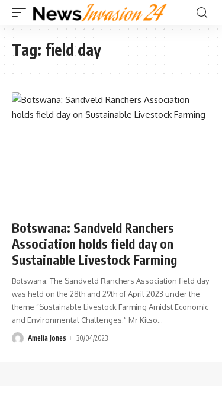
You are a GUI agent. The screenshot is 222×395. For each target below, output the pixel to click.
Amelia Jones (47, 337)
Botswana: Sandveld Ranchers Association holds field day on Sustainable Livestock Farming (94, 244)
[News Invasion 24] (100, 12)
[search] (202, 13)
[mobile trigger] (22, 12)
